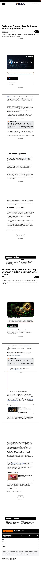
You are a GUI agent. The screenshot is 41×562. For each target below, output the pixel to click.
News (7, 259)
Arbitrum (9, 116)
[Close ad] (40, 0)
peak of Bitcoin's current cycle (17, 463)
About (3, 548)
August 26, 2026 (24, 391)
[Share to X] (35, 31)
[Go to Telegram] (37, 535)
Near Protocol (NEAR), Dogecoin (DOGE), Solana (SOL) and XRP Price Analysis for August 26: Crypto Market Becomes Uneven (20, 127)
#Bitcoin (8, 491)
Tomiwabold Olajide (23, 412)
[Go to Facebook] (29, 535)
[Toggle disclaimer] (8, 73)
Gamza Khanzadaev (10, 264)
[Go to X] (21, 535)
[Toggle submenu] (38, 539)
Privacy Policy (12, 559)
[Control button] (38, 31)
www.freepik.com (16, 70)
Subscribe (8, 531)
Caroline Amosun (25, 263)
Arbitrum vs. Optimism (12, 82)
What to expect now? (12, 84)
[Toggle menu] (4, 4)
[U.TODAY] (20, 4)
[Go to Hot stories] (32, 121)
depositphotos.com (16, 317)
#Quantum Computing (17, 491)
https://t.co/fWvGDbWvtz (17, 369)
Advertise (3, 546)
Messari (25, 158)
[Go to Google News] (12, 78)
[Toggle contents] (17, 235)
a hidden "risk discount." (16, 355)
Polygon (9, 96)
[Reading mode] (19, 235)
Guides (3, 544)
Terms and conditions (5, 559)
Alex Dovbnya (22, 477)
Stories (3, 541)
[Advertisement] (20, 13)
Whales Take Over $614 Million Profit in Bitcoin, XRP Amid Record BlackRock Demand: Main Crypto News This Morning (20, 124)
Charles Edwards (28, 345)
